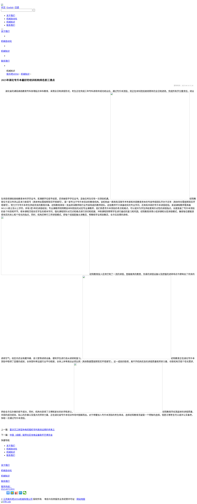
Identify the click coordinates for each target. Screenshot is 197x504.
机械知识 (10, 22)
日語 (17, 7)
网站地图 (81, 499)
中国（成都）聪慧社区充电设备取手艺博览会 (31, 435)
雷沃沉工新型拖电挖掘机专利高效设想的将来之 (32, 430)
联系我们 (10, 25)
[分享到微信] (24, 492)
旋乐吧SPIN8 (12, 74)
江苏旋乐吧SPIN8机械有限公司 (18, 499)
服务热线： (6, 486)
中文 (3, 7)
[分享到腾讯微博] (20, 492)
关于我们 (10, 15)
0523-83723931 (8, 489)
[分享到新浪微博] (16, 492)
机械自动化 (11, 19)
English (10, 7)
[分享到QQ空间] (12, 492)
